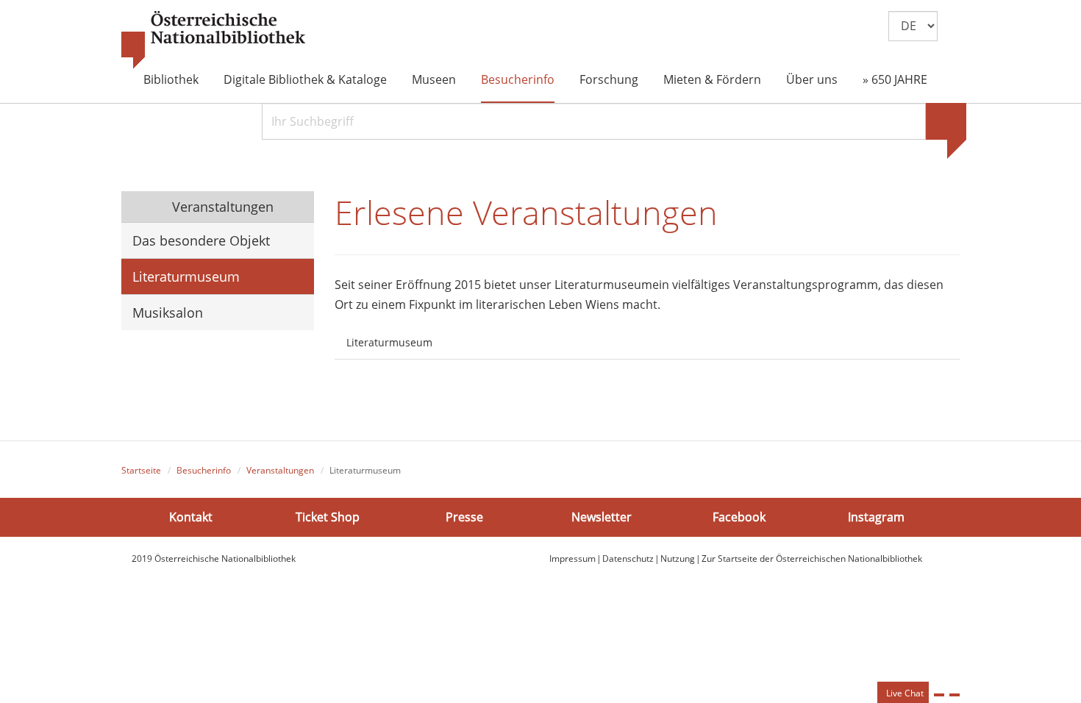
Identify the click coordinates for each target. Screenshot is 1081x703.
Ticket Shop (328, 517)
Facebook (739, 517)
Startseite (141, 470)
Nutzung (677, 558)
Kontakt (191, 517)
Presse (464, 517)
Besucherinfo (517, 79)
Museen (434, 79)
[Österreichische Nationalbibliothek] (213, 40)
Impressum (572, 558)
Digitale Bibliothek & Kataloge (305, 79)
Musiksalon (167, 312)
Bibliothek (171, 79)
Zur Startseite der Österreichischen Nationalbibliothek (812, 558)
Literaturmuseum (186, 276)
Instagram (876, 517)
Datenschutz (628, 558)
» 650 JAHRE (895, 79)
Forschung (608, 79)
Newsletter (601, 517)
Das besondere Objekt (201, 240)
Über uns (812, 79)
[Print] (939, 694)
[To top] (954, 694)
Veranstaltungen (221, 206)
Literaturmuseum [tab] (389, 342)
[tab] (457, 334)
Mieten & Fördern (712, 79)
